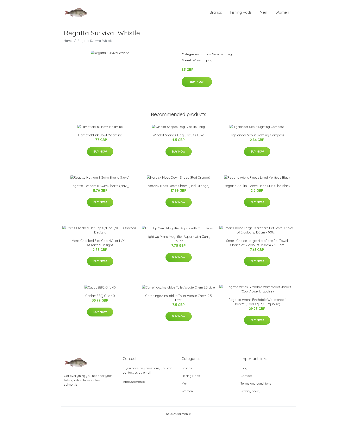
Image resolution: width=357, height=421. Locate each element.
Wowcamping (222, 54)
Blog (243, 368)
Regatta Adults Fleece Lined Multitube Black (257, 186)
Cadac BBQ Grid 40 (100, 296)
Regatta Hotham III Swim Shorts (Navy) (100, 186)
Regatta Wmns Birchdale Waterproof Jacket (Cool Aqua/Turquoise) (257, 302)
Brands (215, 12)
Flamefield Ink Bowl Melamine (100, 135)
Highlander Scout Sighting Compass (257, 135)
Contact (246, 376)
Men (263, 12)
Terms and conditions (255, 383)
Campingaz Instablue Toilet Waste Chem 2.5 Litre (178, 298)
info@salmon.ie (134, 382)
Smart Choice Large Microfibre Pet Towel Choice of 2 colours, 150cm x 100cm (257, 243)
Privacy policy (250, 391)
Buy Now (196, 82)
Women (282, 12)
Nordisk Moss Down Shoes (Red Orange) (178, 186)
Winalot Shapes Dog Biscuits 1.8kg (178, 135)
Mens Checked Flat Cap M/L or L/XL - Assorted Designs (100, 243)
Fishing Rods (240, 12)
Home (68, 41)
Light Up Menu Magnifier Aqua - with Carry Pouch (178, 239)
